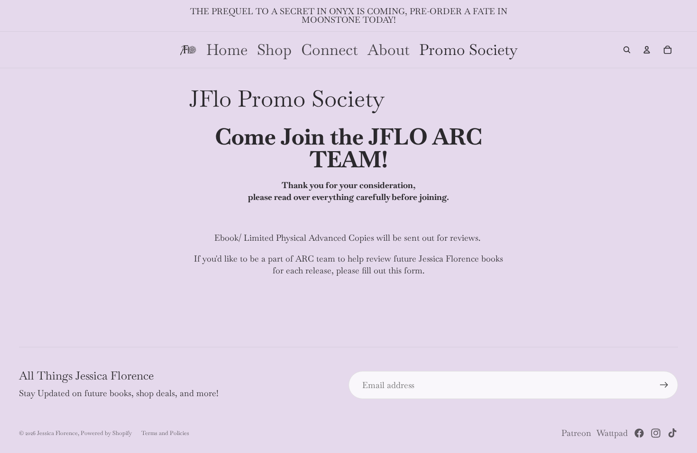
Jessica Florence (57, 433)
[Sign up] (664, 385)
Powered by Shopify (106, 433)
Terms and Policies (165, 433)
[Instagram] (655, 433)
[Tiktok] (672, 433)
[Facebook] (639, 433)
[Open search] (626, 49)
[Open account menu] (646, 49)
